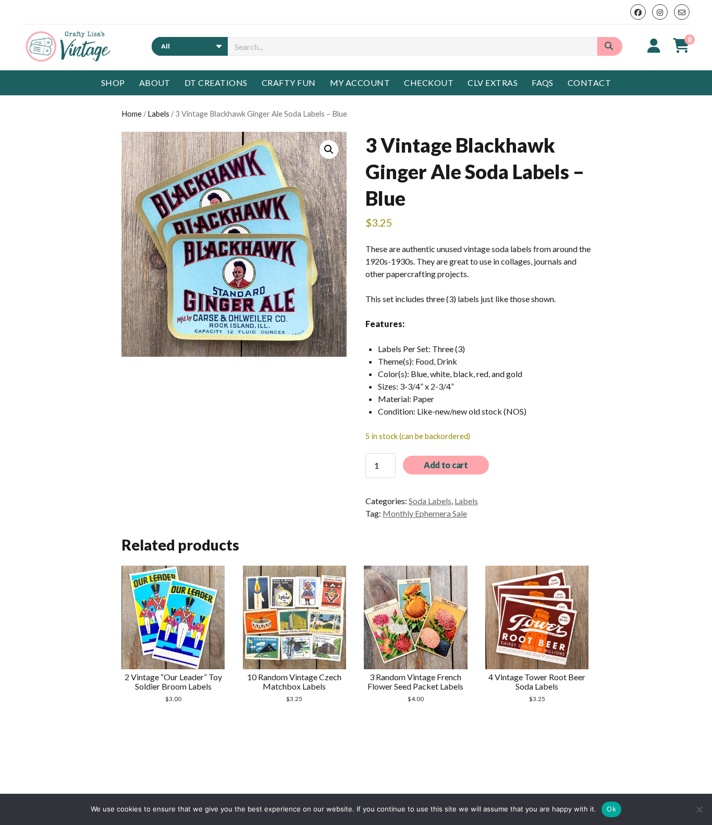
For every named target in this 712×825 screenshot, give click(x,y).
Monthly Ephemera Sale (425, 513)
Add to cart (446, 465)
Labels (158, 113)
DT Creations (216, 83)
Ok (611, 809)
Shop (113, 83)
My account (360, 83)
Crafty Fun (289, 83)
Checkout (428, 83)
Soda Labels (430, 501)
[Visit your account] (653, 45)
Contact (589, 83)
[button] (329, 149)
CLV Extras (493, 83)
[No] (699, 809)
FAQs (543, 83)
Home (131, 113)
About (154, 83)
